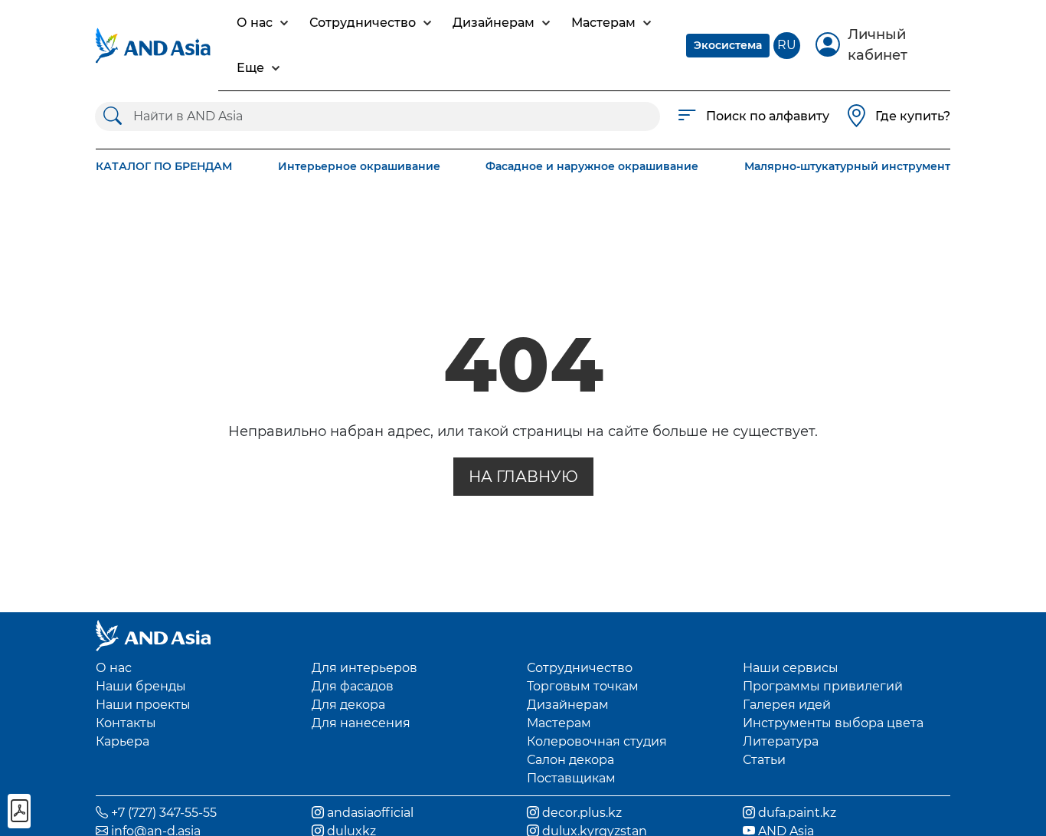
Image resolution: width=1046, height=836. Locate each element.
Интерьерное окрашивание (359, 166)
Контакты (126, 723)
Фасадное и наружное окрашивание (591, 166)
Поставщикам (571, 778)
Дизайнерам (568, 704)
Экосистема (728, 45)
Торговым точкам (583, 686)
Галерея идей (787, 704)
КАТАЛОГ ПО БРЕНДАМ (164, 166)
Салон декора (570, 759)
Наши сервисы (790, 668)
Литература (781, 741)
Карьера (122, 741)
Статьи (764, 759)
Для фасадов (353, 686)
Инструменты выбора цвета (833, 723)
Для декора (348, 704)
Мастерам (559, 723)
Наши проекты (143, 704)
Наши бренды (141, 686)
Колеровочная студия (597, 741)
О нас (114, 668)
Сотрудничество (580, 668)
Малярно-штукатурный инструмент (847, 166)
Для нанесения (361, 723)
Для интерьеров (364, 668)
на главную (523, 476)
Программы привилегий (823, 686)
